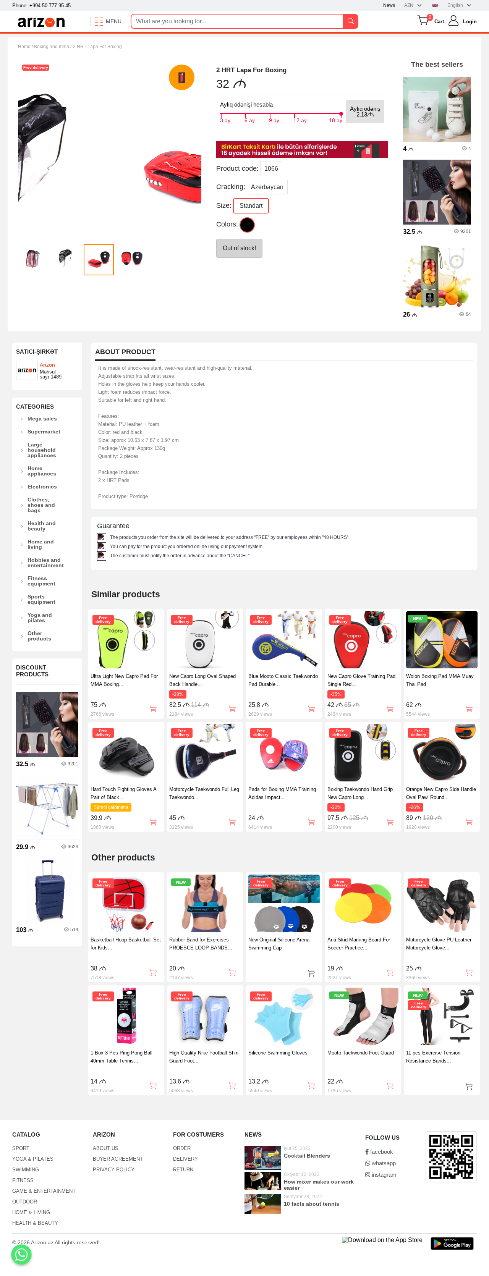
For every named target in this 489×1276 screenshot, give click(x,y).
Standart (251, 205)
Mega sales (42, 419)
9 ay (274, 119)
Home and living (41, 544)
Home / (26, 46)
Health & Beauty (35, 1223)
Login (470, 21)
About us (105, 1148)
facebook (381, 1152)
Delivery (185, 1158)
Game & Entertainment (44, 1191)
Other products (39, 636)
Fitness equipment (41, 581)
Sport (20, 1148)
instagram (383, 1174)
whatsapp (383, 1163)
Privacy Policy (113, 1169)
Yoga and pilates (40, 617)
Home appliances (42, 471)
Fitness (23, 1180)
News (389, 5)
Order (182, 1148)
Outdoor (24, 1201)
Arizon (47, 364)
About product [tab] (125, 352)
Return (183, 1169)
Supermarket (44, 432)
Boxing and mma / (52, 46)
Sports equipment (41, 599)
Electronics (42, 487)
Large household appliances (42, 450)
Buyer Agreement (118, 1158)
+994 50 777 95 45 (50, 5)
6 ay (249, 119)
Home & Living (31, 1212)
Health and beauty (42, 526)
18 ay (335, 119)
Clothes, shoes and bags (41, 504)
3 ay (225, 119)
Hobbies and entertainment (46, 562)
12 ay (300, 119)
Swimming (25, 1169)
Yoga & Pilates (32, 1158)
